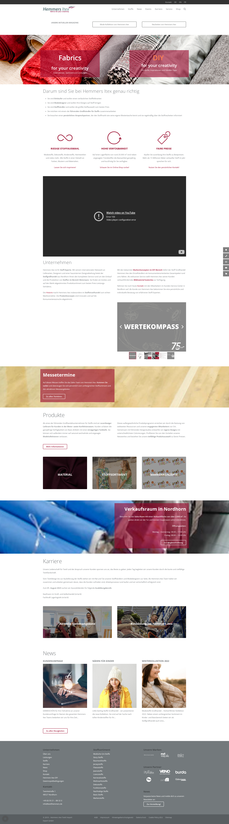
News (45, 767)
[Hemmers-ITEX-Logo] (59, 9)
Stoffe (45, 760)
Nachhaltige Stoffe (100, 791)
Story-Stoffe (98, 757)
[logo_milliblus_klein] (148, 772)
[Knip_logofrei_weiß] (148, 779)
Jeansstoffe (97, 771)
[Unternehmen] (70, 63)
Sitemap (168, 817)
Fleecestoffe (98, 767)
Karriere (46, 764)
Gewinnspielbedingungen (53, 781)
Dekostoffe (97, 784)
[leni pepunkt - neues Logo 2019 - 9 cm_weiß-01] (164, 779)
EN (180, 2)
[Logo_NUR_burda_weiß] (180, 772)
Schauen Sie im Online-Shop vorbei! (114, 167)
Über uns (46, 754)
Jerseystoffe (98, 764)
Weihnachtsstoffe (100, 781)
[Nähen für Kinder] (114, 691)
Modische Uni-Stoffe (101, 754)
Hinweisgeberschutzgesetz (122, 817)
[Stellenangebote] (77, 622)
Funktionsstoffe (99, 788)
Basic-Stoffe (98, 794)
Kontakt (168, 2)
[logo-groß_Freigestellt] (164, 755)
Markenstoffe (98, 798)
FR (185, 2)
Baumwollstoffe (99, 760)
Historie (49, 292)
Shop (45, 771)
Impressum (104, 817)
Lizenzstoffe (98, 774)
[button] (184, 9)
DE (175, 2)
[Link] (159, 63)
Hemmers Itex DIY (50, 777)
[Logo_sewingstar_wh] (180, 755)
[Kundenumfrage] (65, 691)
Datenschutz (141, 817)
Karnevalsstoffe (99, 777)
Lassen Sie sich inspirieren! (65, 167)
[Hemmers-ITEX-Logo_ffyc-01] (148, 755)
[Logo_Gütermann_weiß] (180, 779)
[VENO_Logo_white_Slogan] (164, 772)
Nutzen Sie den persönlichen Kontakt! (164, 167)
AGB (96, 817)
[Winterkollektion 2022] (164, 691)
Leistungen (47, 757)
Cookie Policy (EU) (156, 817)
